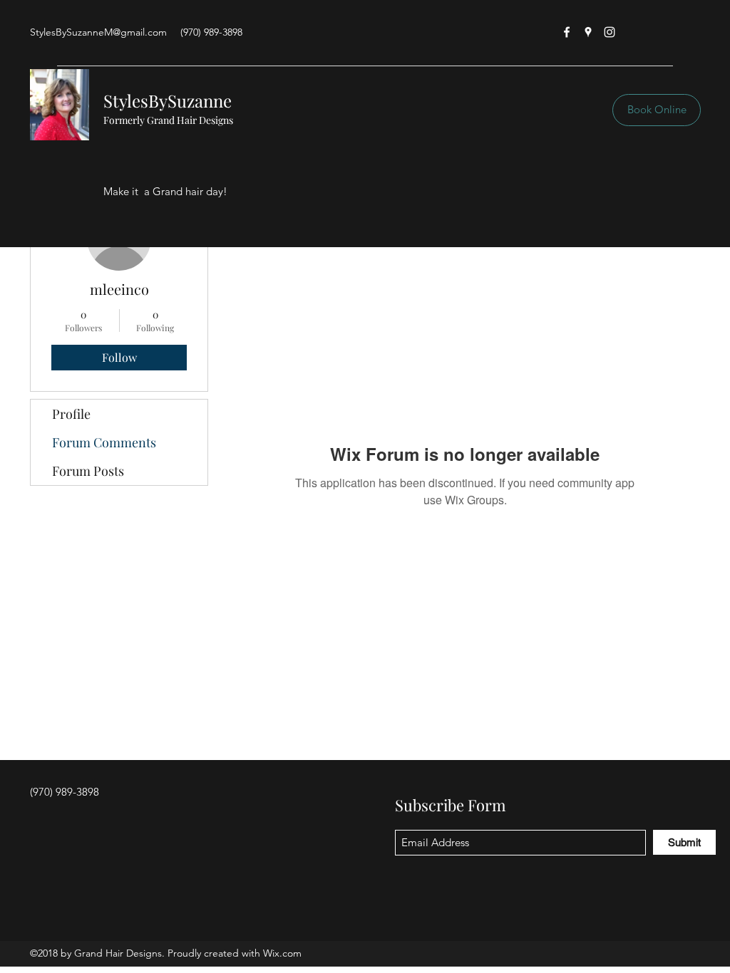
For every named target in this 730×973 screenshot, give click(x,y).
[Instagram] (609, 32)
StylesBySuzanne (167, 100)
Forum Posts (88, 470)
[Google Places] (588, 32)
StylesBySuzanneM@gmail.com (98, 32)
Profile (71, 413)
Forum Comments (104, 442)
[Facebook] (567, 32)
